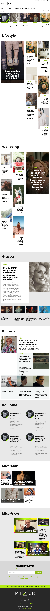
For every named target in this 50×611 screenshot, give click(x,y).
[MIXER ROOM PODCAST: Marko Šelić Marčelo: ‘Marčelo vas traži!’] (25, 525)
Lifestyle (9, 35)
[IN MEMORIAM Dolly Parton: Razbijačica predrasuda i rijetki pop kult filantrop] (15, 17)
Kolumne (9, 405)
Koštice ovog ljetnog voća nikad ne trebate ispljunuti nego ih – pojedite (19, 177)
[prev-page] (24, 30)
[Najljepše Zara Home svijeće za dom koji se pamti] (31, 75)
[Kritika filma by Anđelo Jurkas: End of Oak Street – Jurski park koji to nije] (41, 361)
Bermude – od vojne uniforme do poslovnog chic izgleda (12, 500)
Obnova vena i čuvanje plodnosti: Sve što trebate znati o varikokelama (30, 500)
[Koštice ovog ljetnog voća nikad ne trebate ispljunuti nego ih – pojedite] (18, 162)
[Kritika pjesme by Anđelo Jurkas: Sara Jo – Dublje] (44, 309)
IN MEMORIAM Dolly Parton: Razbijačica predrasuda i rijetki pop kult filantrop (14, 25)
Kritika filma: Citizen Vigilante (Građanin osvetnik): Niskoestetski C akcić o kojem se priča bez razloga (41, 393)
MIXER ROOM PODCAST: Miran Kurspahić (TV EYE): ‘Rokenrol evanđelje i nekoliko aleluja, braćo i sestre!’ (20, 554)
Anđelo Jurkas (4, 22)
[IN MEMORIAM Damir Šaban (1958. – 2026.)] (9, 381)
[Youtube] (45, 10)
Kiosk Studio (27, 608)
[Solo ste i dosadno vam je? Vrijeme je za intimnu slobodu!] (6, 187)
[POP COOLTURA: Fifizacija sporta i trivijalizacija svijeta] (30, 437)
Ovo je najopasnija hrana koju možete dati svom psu (19, 209)
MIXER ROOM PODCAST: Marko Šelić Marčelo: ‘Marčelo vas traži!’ (26, 531)
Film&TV (21, 353)
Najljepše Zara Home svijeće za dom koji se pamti (30, 86)
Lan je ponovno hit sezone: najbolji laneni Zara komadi (45, 132)
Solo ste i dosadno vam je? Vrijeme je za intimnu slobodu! (5, 198)
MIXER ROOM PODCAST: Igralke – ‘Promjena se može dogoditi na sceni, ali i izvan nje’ (37, 553)
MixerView (10, 513)
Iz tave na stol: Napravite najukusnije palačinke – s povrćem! (44, 100)
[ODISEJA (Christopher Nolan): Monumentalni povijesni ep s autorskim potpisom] (25, 381)
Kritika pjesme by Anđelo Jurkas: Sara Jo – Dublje (44, 318)
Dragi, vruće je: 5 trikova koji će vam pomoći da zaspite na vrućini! (5, 225)
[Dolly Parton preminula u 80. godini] (35, 17)
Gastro (46, 95)
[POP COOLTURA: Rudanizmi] (5, 414)
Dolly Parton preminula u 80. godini (35, 25)
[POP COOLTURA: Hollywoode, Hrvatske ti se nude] (30, 414)
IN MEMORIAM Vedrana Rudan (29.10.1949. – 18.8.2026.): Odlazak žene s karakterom (28, 342)
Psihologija (37, 167)
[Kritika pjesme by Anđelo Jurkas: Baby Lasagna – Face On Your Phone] (32, 309)
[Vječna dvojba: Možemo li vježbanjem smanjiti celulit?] (18, 227)
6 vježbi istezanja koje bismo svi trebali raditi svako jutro (5, 171)
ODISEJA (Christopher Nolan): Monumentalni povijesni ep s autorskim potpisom (24, 392)
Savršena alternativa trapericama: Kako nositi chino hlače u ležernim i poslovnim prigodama (30, 113)
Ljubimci (21, 205)
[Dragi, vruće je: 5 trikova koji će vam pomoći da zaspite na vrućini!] (6, 214)
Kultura (8, 331)
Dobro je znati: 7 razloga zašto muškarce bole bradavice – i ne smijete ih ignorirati (23, 482)
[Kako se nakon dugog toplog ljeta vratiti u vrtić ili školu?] (25, 17)
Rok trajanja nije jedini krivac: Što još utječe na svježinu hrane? (45, 25)
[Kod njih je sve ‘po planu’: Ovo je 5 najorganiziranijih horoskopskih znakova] (43, 51)
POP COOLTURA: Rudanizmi (4, 24)
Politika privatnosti (34, 603)
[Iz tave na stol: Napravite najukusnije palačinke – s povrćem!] (43, 86)
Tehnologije (45, 22)
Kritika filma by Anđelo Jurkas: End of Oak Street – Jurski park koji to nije (25, 360)
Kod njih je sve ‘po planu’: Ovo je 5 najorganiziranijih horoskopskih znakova (44, 66)
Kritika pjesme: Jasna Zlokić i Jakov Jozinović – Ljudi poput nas (19, 318)
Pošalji (39, 572)
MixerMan (10, 466)
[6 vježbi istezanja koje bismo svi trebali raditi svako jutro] (6, 160)
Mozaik (24, 22)
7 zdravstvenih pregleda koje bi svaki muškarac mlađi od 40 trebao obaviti (6, 483)
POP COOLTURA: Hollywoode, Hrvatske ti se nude (40, 416)
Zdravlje (4, 219)
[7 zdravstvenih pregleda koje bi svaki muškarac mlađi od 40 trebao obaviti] (6, 475)
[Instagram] (44, 10)
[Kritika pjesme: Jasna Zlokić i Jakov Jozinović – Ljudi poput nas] (19, 309)
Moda (28, 107)
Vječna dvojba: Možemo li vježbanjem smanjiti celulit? (20, 241)
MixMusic (16, 315)
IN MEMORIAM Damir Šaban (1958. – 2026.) (8, 390)
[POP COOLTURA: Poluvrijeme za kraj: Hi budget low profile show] (5, 437)
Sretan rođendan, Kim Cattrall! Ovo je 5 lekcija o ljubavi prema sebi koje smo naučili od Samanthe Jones (37, 180)
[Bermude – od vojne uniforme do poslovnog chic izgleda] (12, 495)
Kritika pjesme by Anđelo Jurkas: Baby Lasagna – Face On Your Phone (31, 318)
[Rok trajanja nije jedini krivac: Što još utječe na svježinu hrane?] (31, 49)
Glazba (14, 22)
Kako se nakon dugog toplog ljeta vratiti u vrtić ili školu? (25, 25)
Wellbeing (10, 146)
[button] (49, 10)
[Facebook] (42, 10)
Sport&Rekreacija (7, 166)
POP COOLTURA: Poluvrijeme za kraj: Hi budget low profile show (16, 439)
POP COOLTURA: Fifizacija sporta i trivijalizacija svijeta (40, 439)
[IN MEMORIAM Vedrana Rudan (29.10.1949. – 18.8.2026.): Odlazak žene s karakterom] (9, 344)
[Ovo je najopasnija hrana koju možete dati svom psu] (18, 196)
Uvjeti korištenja (23, 603)
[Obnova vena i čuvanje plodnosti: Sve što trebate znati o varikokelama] (29, 492)
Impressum (13, 603)
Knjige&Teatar (23, 338)
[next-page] (26, 30)
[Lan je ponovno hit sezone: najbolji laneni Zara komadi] (43, 118)
